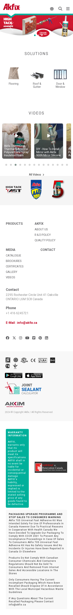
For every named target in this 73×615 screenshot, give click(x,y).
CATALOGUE (13, 255)
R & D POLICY (43, 234)
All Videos (35, 174)
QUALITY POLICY (45, 240)
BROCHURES (14, 261)
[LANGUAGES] (52, 9)
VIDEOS (10, 277)
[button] (6, 165)
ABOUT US (41, 229)
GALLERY (11, 271)
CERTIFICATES (15, 266)
